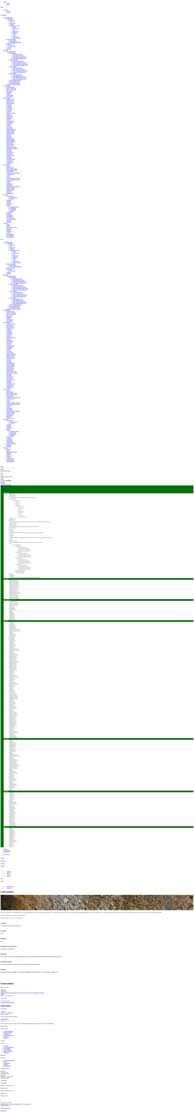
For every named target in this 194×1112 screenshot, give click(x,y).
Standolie (12, 211)
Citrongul (9, 104)
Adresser (6, 1064)
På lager (9, 888)
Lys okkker (12, 726)
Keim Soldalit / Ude (14, 587)
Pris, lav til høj (33, 992)
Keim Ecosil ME (14, 59)
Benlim (11, 769)
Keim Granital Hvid (17, 68)
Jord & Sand (16, 28)
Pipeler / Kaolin (13, 784)
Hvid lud (9, 204)
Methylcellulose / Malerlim (13, 186)
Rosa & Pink (16, 36)
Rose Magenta (10, 152)
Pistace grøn (12, 692)
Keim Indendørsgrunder (15, 42)
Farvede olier (10, 196)
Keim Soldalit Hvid (17, 74)
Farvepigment (7, 98)
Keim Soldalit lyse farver (19, 76)
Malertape (9, 228)
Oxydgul (9, 134)
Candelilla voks (10, 174)
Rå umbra (9, 149)
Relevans (3, 991)
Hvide (14, 27)
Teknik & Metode (8, 1032)
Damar (8, 177)
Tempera (9, 49)
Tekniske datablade (8, 1031)
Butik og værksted (8, 1051)
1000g (9, 873)
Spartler (8, 230)
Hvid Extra (12, 20)
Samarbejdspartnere (8, 1035)
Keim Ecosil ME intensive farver (20, 64)
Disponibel (10, 886)
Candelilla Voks (13, 771)
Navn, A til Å (19, 992)
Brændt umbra (10, 103)
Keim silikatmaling (11, 39)
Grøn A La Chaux (11, 113)
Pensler (8, 224)
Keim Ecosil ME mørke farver (20, 65)
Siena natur (9, 153)
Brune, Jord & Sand (14, 603)
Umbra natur (10, 160)
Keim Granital (13, 66)
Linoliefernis (13, 209)
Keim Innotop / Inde (14, 585)
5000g (9, 871)
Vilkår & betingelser (8, 1047)
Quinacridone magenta (12, 148)
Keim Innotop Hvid (17, 54)
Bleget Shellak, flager (12, 168)
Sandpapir (9, 231)
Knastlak (9, 220)
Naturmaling (10, 19)
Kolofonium (12, 747)
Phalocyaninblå (13, 736)
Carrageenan (12, 750)
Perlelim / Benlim (11, 188)
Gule (14, 35)
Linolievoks (9, 212)
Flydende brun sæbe (11, 219)
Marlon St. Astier (11, 43)
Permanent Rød (10, 144)
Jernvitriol (9, 181)
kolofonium (9, 183)
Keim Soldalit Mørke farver (19, 79)
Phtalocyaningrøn (11, 141)
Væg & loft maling (8, 17)
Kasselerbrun (10, 122)
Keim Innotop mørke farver (19, 58)
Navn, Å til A (26, 992)
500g (9, 874)
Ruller (8, 226)
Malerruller (12, 833)
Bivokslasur (12, 46)
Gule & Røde (10, 95)
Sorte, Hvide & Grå (13, 601)
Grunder (12, 24)
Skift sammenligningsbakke (15, 1104)
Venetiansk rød (10, 162)
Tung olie (12, 805)
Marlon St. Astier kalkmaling (13, 84)
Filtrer (2, 994)
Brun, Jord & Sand (11, 89)
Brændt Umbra (13, 663)
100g (9, 876)
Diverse (11, 845)
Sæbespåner (9, 216)
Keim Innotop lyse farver (19, 55)
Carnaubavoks (10, 171)
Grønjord (9, 110)
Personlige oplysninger (9, 1060)
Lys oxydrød (10, 128)
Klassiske (12, 606)
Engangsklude (10, 235)
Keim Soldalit (13, 73)
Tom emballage (10, 234)
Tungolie (9, 213)
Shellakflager (10, 190)
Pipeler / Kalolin (10, 189)
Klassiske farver (10, 87)
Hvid (11, 21)
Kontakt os (6, 1052)
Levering (6, 1046)
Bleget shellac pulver (14, 764)
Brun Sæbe (12, 817)
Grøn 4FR (9, 111)
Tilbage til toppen (5, 1014)
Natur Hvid (12, 23)
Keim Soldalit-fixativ (14, 582)
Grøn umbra (10, 109)
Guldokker (9, 107)
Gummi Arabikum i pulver (13, 179)
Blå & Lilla (15, 31)
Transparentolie (13, 197)
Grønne (14, 34)
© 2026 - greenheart (5, 1108)
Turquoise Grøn (10, 155)
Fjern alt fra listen (26, 1104)
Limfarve (9, 47)
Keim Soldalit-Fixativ (15, 81)
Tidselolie (9, 222)
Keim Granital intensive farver (20, 70)
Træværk (6, 194)
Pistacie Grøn (10, 145)
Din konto (3, 1055)
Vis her (3, 1011)
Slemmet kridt (10, 193)
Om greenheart (7, 1048)
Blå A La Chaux (10, 102)
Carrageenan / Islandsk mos (13, 173)
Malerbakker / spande (12, 227)
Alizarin (11, 687)
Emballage (12, 831)
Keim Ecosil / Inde (13, 590)
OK (2, 858)
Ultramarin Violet (11, 159)
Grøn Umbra (6, 1006)
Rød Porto (9, 151)
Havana (8, 114)
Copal (8, 175)
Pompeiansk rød (10, 138)
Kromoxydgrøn (10, 121)
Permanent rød (13, 668)
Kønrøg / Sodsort (13, 661)
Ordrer (5, 1061)
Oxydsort (9, 136)
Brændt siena (10, 100)
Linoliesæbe (10, 215)
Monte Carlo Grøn (11, 129)
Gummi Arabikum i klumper (13, 178)
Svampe (9, 232)
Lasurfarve (9, 44)
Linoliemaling (7, 85)
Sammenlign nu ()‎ (5, 1001)
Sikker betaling (7, 1050)
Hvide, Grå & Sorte (11, 88)
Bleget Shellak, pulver (12, 170)
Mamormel (12, 786)
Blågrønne (15, 32)
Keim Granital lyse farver (19, 69)
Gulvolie (12, 198)
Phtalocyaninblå (10, 140)
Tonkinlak (9, 203)
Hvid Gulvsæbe (10, 218)
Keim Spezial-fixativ (14, 597)
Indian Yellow (10, 117)
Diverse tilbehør (10, 237)
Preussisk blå (10, 143)
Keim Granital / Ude (14, 595)
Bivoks (8, 166)
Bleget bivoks (13, 742)
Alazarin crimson (11, 99)
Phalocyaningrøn (13, 695)
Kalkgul (9, 119)
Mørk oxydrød (10, 132)
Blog (2, 7)
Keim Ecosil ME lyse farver (19, 62)
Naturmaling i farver (14, 25)
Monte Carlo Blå (11, 130)
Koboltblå (9, 124)
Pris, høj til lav (40, 992)
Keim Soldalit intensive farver (20, 77)
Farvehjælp (6, 1034)
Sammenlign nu (4, 1104)
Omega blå (9, 137)
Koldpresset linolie (14, 207)
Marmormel (9, 185)
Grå (14, 30)
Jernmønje (9, 118)
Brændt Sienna (13, 627)
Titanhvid (9, 156)
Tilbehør (6, 223)
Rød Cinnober (13, 724)
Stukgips (9, 192)
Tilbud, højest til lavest (6, 992)
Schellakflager (13, 745)
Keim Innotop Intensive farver (20, 57)
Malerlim (11, 774)
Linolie (8, 205)
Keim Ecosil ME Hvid (18, 61)
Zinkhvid (9, 163)
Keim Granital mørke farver (19, 72)
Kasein (8, 182)
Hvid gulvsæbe (13, 802)
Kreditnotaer (7, 1063)
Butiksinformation (5, 1077)
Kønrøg (8, 125)
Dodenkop (9, 106)
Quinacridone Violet (11, 147)
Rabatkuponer (7, 1066)
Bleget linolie (13, 208)
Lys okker (9, 126)
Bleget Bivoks (10, 167)
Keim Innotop (13, 40)
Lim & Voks (7, 164)
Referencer (6, 1036)
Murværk (6, 50)
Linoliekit (9, 200)
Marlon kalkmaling (14, 580)
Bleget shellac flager (14, 755)
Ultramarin (9, 158)
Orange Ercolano (11, 133)
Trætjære (9, 201)
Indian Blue (9, 115)
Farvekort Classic (17, 38)
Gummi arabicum (13, 759)
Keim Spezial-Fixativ (15, 83)
